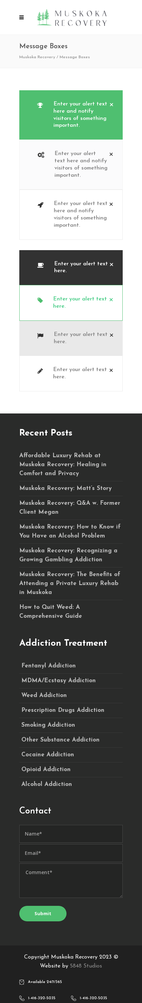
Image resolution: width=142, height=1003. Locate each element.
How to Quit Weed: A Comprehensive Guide (50, 611)
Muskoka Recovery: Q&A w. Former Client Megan (69, 507)
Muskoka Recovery (37, 57)
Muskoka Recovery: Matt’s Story (65, 488)
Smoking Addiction (48, 725)
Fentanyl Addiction (48, 666)
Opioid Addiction (46, 769)
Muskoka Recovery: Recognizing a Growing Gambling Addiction (68, 555)
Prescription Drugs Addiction (62, 710)
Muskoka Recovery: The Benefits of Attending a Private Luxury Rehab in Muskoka (69, 583)
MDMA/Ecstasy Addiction (58, 681)
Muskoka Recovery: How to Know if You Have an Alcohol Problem (70, 531)
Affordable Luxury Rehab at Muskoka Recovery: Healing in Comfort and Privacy (62, 465)
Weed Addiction (44, 695)
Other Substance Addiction (60, 740)
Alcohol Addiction (46, 784)
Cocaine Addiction (47, 755)
